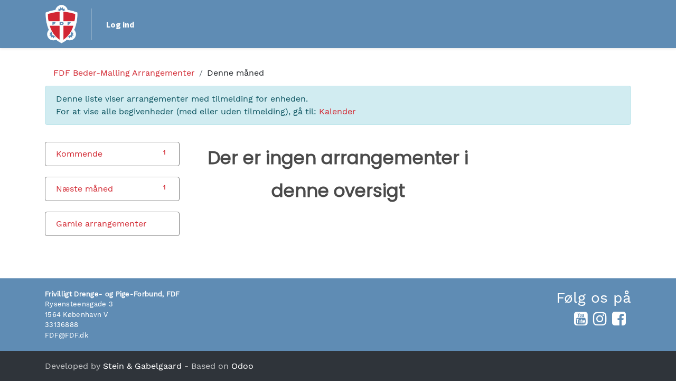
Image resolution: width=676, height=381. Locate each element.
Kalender (337, 111)
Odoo (242, 366)
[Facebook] (619, 318)
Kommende (79, 154)
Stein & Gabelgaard (142, 366)
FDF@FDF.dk (66, 335)
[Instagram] (600, 318)
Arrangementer (124, 73)
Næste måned (84, 189)
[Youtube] (581, 318)
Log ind (120, 24)
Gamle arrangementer (101, 224)
